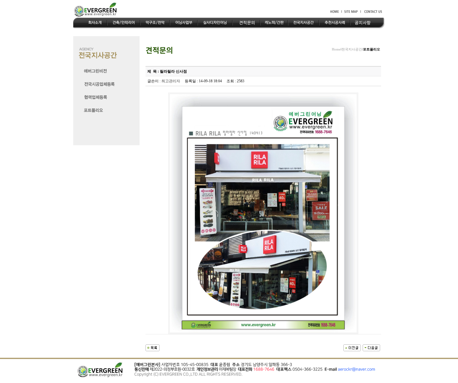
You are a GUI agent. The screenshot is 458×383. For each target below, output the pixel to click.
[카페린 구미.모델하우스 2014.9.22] (352, 347)
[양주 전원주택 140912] (371, 347)
